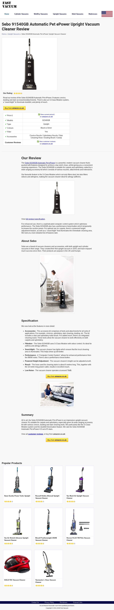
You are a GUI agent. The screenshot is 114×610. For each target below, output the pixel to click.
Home (6, 14)
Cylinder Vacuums (21, 14)
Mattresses (93, 14)
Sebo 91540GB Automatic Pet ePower (40, 163)
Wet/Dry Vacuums (41, 14)
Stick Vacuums (77, 14)
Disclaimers (63, 602)
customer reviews (35, 434)
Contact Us (35, 602)
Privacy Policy (49, 602)
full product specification (35, 219)
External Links (77, 602)
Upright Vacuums (59, 14)
